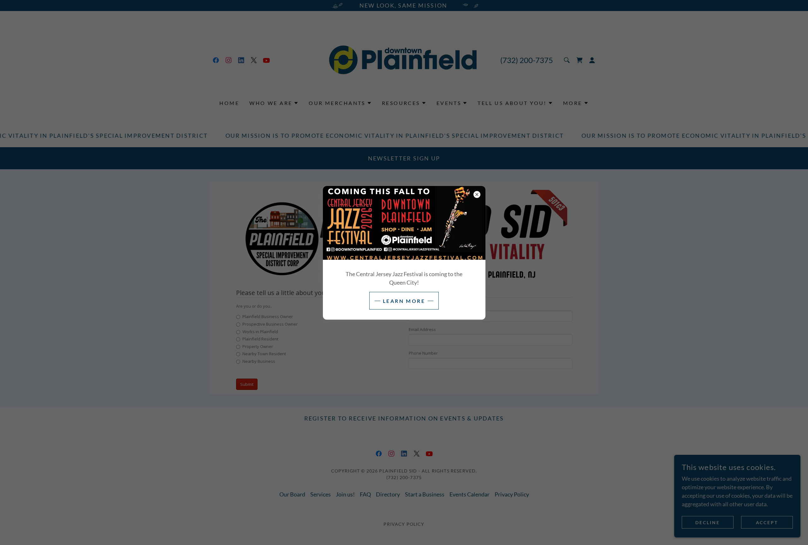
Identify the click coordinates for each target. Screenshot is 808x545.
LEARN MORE (404, 301)
